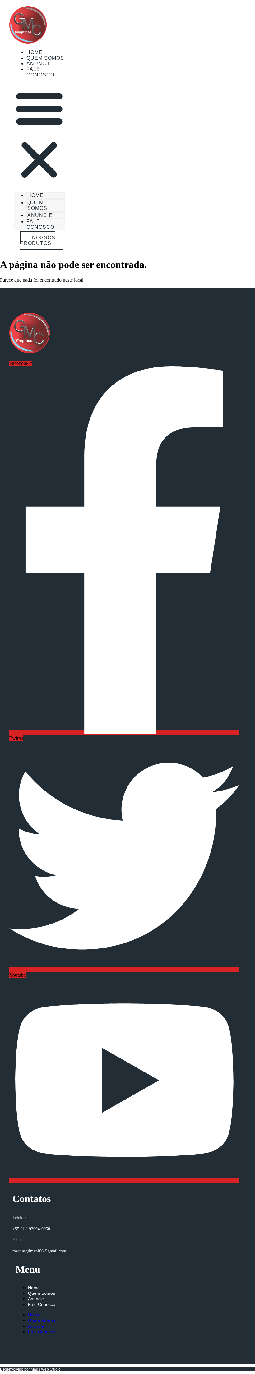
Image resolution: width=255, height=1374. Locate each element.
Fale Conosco (40, 72)
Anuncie (40, 215)
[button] (39, 134)
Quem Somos (37, 205)
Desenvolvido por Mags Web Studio (30, 1369)
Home (35, 195)
